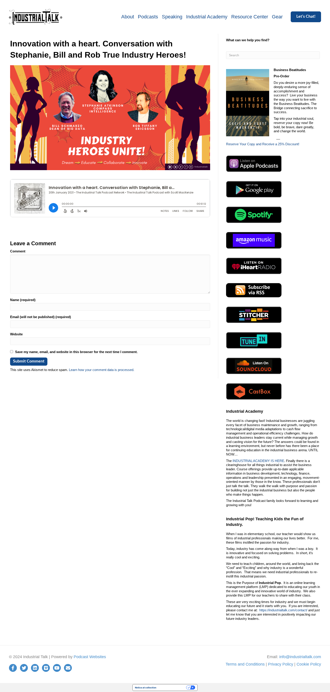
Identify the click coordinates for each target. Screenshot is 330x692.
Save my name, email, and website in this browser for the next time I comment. (76, 352)
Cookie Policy (309, 664)
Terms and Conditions (245, 664)
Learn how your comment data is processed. (101, 370)
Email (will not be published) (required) (40, 317)
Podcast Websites (90, 657)
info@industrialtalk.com (300, 657)
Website (16, 334)
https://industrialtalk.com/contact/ (283, 610)
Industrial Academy (206, 17)
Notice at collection (145, 687)
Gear (277, 17)
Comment (17, 251)
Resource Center (249, 17)
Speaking (172, 17)
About (127, 17)
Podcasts (148, 17)
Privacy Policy (280, 664)
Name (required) (22, 300)
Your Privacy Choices (172, 687)
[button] (306, 16)
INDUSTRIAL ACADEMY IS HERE (258, 461)
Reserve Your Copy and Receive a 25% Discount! (262, 144)
